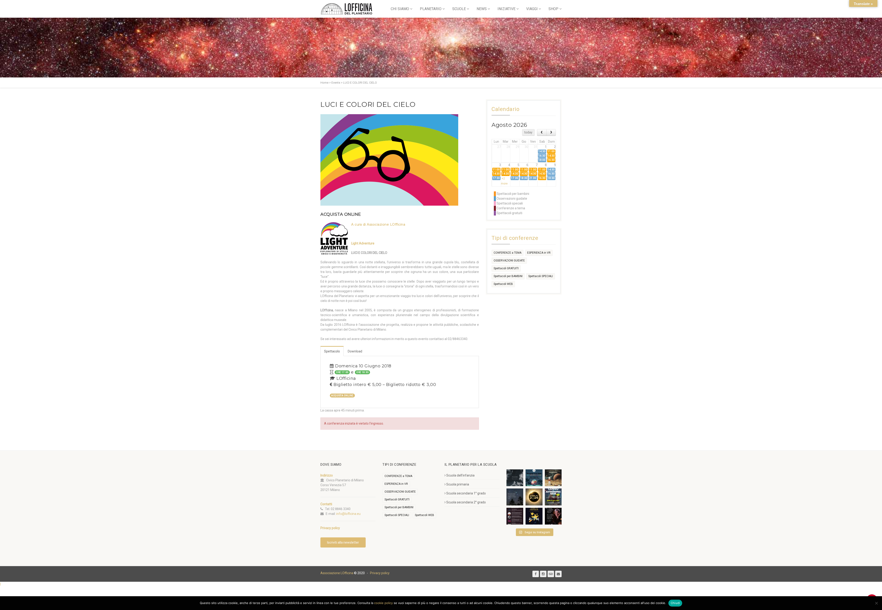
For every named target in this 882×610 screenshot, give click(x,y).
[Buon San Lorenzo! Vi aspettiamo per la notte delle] (514, 496)
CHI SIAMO (400, 9)
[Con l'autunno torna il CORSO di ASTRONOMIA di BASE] (553, 496)
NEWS (482, 9)
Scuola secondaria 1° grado (466, 493)
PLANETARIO (430, 9)
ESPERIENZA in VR (539, 252)
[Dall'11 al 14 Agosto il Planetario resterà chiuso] (553, 477)
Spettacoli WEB (503, 284)
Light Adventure (362, 243)
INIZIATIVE (506, 9)
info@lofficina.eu (348, 514)
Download (355, 351)
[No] (876, 603)
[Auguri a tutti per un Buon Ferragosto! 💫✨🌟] (514, 477)
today (528, 132)
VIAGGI (532, 9)
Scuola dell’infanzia (460, 475)
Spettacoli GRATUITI (506, 268)
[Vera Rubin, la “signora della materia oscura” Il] (553, 516)
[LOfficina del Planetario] (346, 9)
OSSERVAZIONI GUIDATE (509, 260)
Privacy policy (380, 573)
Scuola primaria (457, 484)
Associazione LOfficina (336, 573)
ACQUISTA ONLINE (340, 214)
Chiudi (675, 603)
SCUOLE (459, 9)
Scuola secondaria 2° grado (466, 502)
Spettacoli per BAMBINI (508, 276)
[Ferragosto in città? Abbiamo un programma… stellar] (534, 477)
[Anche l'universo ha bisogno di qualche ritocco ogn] (534, 516)
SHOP (553, 9)
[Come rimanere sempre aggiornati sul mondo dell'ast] (514, 516)
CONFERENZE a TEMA (507, 252)
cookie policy (383, 603)
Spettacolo (332, 351)
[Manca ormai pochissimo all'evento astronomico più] (534, 496)
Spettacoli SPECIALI (540, 276)
